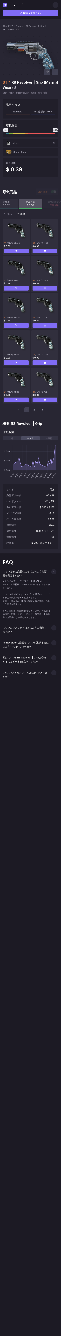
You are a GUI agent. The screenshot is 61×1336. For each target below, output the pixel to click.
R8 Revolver (31, 26)
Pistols (19, 26)
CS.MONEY (8, 26)
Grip (42, 26)
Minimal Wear (9, 29)
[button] (30, 143)
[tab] (12, 438)
